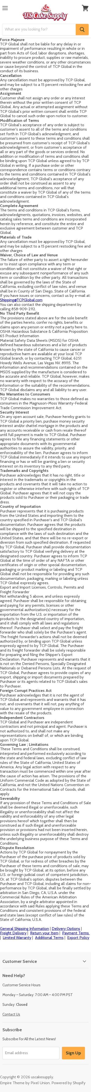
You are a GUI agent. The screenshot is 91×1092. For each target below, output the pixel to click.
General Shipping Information (24, 928)
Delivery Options (66, 928)
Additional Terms (49, 937)
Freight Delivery (13, 933)
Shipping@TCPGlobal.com (21, 300)
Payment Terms (76, 933)
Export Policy (78, 937)
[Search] (82, 29)
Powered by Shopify (68, 1083)
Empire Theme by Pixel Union (25, 1083)
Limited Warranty (17, 937)
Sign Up (73, 1053)
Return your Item (44, 933)
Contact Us (11, 1014)
